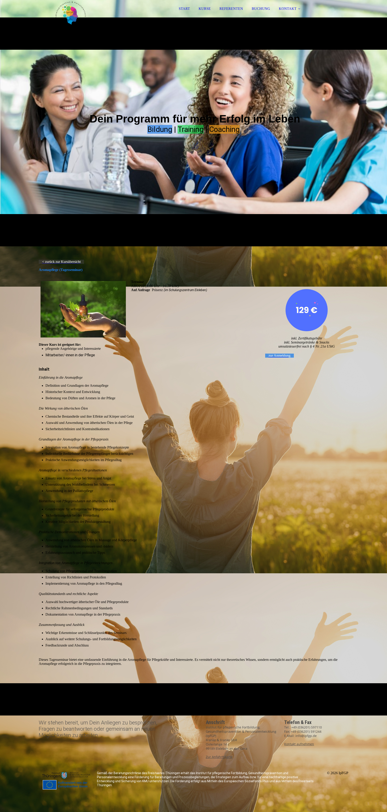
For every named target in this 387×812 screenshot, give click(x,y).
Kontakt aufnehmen (299, 744)
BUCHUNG (261, 9)
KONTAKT (288, 9)
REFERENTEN (231, 9)
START (184, 9)
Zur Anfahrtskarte (219, 757)
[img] (78, 15)
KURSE (205, 9)
